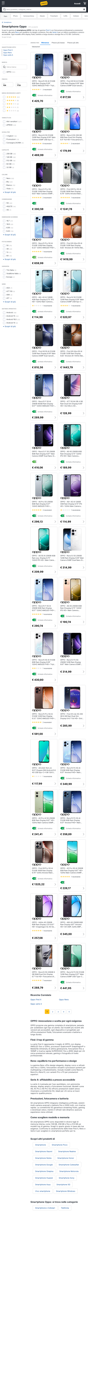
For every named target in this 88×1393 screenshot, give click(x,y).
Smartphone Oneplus (44, 1171)
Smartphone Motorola (68, 1171)
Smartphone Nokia (43, 1158)
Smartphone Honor (65, 1158)
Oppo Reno (7, 53)
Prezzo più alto (73, 43)
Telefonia (65, 1208)
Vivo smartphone (42, 1191)
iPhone (15, 16)
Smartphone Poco (59, 1145)
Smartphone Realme (67, 1151)
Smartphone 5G (63, 1184)
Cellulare (76, 16)
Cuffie (65, 16)
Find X (48, 30)
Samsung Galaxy (28, 16)
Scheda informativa (45, 95)
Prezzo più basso (58, 43)
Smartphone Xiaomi (43, 1151)
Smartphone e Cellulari (45, 1208)
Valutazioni (36, 47)
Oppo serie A (8, 55)
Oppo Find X (8, 50)
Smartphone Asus (43, 1184)
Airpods (42, 16)
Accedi (77, 3)
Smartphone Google (44, 1165)
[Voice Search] (84, 9)
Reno (17, 32)
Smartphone (7, 22)
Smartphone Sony (66, 1178)
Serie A (55, 32)
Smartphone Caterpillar (69, 1165)
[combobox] (44, 9)
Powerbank (54, 16)
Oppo (5, 16)
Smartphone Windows (65, 1191)
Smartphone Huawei (44, 1178)
